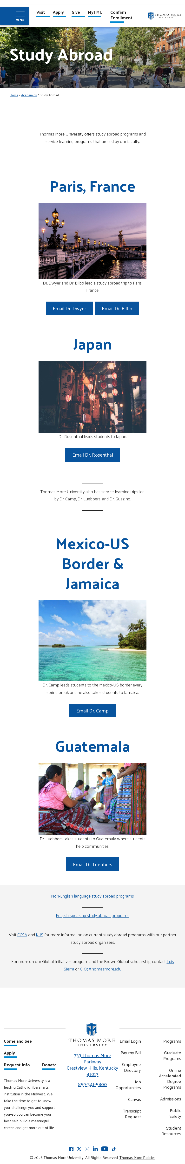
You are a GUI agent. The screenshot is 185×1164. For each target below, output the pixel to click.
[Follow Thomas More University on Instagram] (87, 1148)
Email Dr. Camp (92, 710)
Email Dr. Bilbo (117, 308)
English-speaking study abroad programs (92, 915)
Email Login (130, 1041)
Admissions (170, 1098)
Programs (172, 1041)
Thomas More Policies (137, 1157)
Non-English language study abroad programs (92, 896)
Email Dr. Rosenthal (92, 454)
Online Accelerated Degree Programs (170, 1078)
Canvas (134, 1099)
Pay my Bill (131, 1052)
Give (76, 12)
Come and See (18, 1041)
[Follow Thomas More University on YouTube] (104, 1148)
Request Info (17, 1065)
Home (14, 95)
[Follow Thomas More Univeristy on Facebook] (71, 1148)
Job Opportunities (128, 1084)
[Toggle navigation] (14, 16)
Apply (58, 12)
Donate (49, 1065)
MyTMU (95, 12)
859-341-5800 (92, 1084)
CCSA (22, 934)
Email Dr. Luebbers (92, 864)
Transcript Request (132, 1113)
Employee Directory (131, 1067)
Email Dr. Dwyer (69, 308)
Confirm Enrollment (121, 15)
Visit (40, 12)
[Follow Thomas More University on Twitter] (79, 1148)
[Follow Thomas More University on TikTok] (114, 1148)
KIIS (39, 934)
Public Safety (175, 1113)
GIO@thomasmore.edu (100, 969)
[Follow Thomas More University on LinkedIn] (95, 1148)
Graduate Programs (172, 1055)
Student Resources (171, 1130)
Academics (29, 95)
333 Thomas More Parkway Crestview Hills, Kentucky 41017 (92, 1064)
